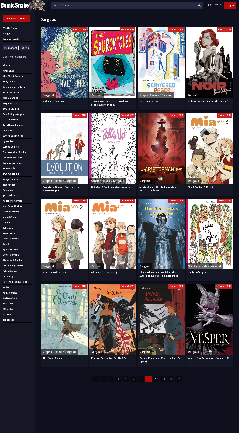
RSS (210, 5)
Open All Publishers (14, 56)
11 (171, 379)
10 (163, 379)
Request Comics (16, 18)
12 (178, 379)
